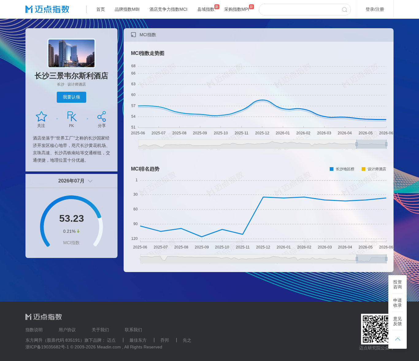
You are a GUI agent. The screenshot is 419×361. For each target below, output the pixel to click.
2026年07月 (71, 180)
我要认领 (71, 96)
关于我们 (100, 329)
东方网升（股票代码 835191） (54, 340)
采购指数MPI (236, 9)
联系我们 (133, 329)
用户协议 (67, 329)
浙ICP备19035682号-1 (47, 346)
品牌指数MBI (127, 9)
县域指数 (205, 9)
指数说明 (34, 329)
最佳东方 (138, 340)
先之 (187, 340)
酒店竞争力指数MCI (168, 9)
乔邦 (164, 340)
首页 (100, 9)
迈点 (111, 340)
